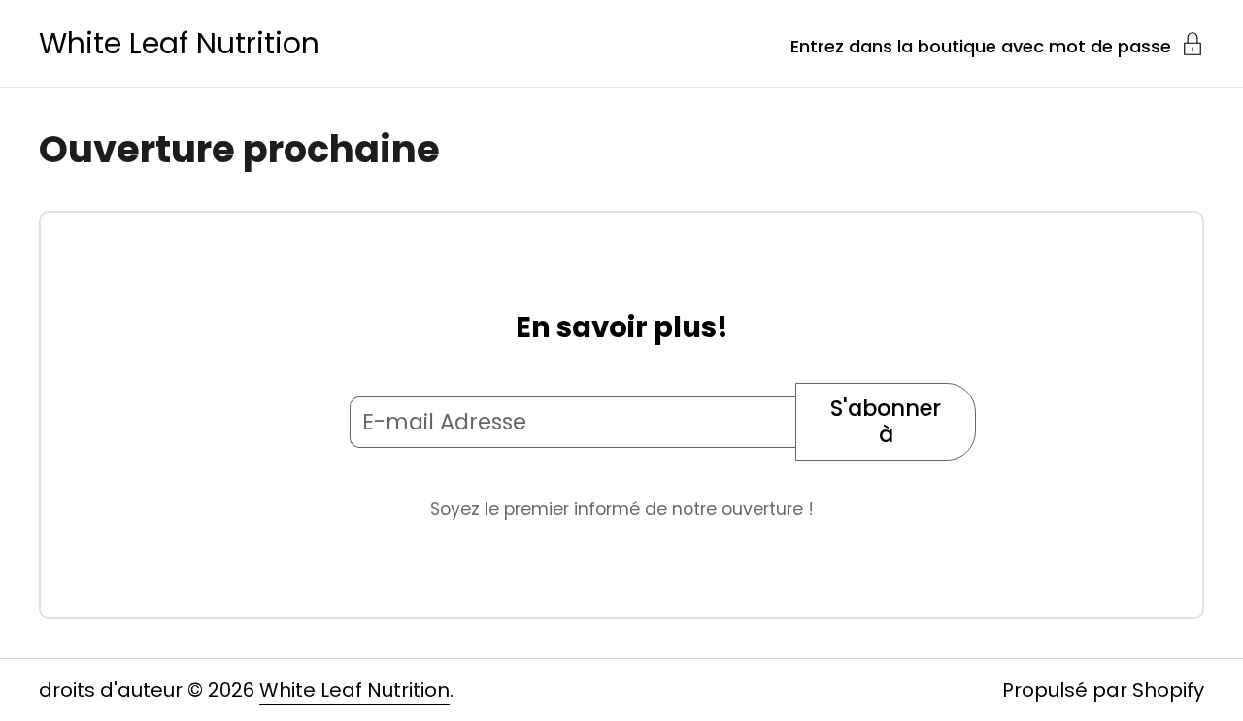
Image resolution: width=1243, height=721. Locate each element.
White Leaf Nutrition (179, 43)
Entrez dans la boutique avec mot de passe (980, 44)
